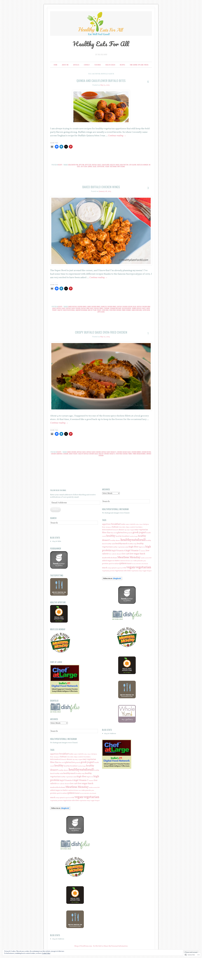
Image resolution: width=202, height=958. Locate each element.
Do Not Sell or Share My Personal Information (110, 946)
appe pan (81, 165)
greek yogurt (73, 453)
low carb (74, 783)
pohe (92, 790)
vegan (107, 166)
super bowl (101, 166)
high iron (90, 777)
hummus (91, 780)
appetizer (88, 165)
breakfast (64, 753)
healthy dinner (63, 770)
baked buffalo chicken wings (77, 306)
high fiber (82, 776)
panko (130, 453)
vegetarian (113, 166)
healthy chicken (104, 453)
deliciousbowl (126, 308)
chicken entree (146, 452)
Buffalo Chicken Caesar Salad (126, 306)
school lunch (92, 793)
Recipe (60, 165)
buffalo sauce (96, 165)
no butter (64, 790)
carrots (81, 754)
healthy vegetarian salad (68, 777)
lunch (90, 783)
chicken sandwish (56, 453)
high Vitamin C (81, 780)
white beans (121, 166)
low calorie (132, 165)
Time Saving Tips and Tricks (139, 64)
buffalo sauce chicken (73, 308)
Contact (87, 64)
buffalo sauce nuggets (108, 452)
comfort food (82, 757)
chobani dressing (115, 308)
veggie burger (95, 801)
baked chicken (71, 452)
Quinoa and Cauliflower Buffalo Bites (101, 80)
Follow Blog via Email (58, 490)
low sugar (83, 783)
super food (68, 798)
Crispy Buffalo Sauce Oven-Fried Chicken (101, 332)
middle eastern (93, 787)
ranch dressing (137, 310)
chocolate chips (72, 757)
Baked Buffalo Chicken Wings (101, 187)
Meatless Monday (142, 165)
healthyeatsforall (69, 310)
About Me (65, 64)
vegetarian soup (84, 801)
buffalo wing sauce (87, 308)
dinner (69, 759)
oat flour (84, 166)
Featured (97, 64)
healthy (60, 310)
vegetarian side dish (71, 800)
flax (56, 762)
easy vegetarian (89, 759)
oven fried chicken (115, 310)
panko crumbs (126, 310)
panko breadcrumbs (139, 453)
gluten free (70, 762)
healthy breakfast (71, 766)
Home (55, 64)
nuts (80, 790)
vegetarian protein (56, 801)
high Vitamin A (66, 780)
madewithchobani (81, 310)
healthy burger (82, 766)
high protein (124, 165)
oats (83, 790)
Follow (55, 509)
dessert (63, 759)
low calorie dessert (63, 784)
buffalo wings (98, 308)
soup (57, 798)
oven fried (105, 310)
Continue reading (117, 135)
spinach (62, 798)
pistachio (88, 790)
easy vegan (78, 759)
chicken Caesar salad (124, 452)
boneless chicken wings (108, 306)
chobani (106, 308)
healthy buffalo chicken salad (88, 453)
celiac (85, 754)
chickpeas (56, 757)
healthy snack (114, 165)
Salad (94, 166)
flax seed (62, 762)
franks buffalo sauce (139, 308)
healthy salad (58, 773)
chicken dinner (136, 452)
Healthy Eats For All (101, 44)
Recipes (122, 64)
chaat (89, 754)
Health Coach (110, 64)
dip (73, 759)
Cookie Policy (46, 953)
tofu (72, 797)
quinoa (90, 166)
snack (52, 797)
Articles (76, 64)
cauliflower (105, 165)
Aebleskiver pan (73, 165)
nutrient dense (73, 790)
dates (88, 757)
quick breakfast (62, 793)
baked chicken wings (93, 306)
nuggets (112, 453)
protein (53, 793)
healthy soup (80, 773)
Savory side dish (84, 793)
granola (77, 762)
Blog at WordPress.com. (83, 946)
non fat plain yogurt (94, 310)
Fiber (52, 762)
